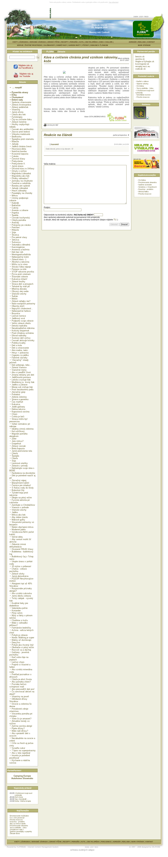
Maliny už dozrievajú (21, 640)
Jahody (15, 144)
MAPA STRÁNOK (144, 45)
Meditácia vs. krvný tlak (23, 382)
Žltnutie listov (15, 833)
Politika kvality (19, 343)
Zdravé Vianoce (19, 367)
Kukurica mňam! (19, 279)
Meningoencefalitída (21, 254)
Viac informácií (113, 2)
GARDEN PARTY (75, 45)
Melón (14, 298)
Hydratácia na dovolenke (23, 473)
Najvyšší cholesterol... (22, 308)
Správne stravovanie (21, 102)
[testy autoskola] (147, 118)
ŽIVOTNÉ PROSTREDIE (34, 45)
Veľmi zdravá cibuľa (21, 323)
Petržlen (16, 227)
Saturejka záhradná (21, 244)
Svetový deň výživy (21, 338)
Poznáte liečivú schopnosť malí (17, 685)
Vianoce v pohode (20, 507)
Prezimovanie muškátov (19, 816)
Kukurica (16, 404)
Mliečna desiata (19, 289)
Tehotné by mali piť (21, 286)
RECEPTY (64, 42)
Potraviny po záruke (21, 225)
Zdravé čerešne (19, 122)
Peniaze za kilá (19, 269)
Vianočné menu (19, 370)
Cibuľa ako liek (19, 114)
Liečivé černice (19, 316)
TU (115, 219)
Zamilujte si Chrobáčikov (23, 505)
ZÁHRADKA (23, 42)
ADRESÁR (132, 42)
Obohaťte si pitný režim (23, 647)
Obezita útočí (18, 306)
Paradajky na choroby (22, 193)
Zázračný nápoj (19, 480)
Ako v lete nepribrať (21, 753)
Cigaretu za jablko (20, 355)
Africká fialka (143, 192)
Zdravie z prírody (20, 465)
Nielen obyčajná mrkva (22, 527)
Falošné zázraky (19, 357)
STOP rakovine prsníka (23, 271)
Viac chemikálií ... (21, 799)
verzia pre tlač (52, 125)
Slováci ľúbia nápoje (21, 267)
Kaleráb (15, 203)
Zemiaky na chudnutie (22, 181)
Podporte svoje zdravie (22, 321)
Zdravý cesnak (19, 446)
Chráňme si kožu (20, 620)
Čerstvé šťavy (18, 158)
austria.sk (140, 59)
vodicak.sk (140, 69)
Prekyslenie (17, 161)
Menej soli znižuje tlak (22, 387)
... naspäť (17, 87)
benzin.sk (140, 56)
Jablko (15, 512)
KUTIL (81, 42)
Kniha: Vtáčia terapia (23, 801)
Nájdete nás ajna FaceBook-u (26, 66)
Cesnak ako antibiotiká (22, 129)
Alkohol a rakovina (20, 262)
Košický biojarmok (20, 330)
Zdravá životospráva (21, 104)
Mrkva (15, 195)
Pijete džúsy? (18, 728)
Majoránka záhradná (21, 173)
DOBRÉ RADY (62, 45)
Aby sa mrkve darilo (18, 824)
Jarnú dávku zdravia (21, 596)
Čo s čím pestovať (17, 818)
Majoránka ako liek (21, 176)
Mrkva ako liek (19, 515)
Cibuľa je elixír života (22, 679)
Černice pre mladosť (21, 485)
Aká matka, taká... (20, 350)
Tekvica (15, 240)
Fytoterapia (17, 117)
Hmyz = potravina (20, 352)
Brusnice (16, 313)
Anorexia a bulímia (20, 249)
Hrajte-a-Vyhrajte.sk (144, 61)
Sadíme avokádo (145, 185)
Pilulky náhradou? (20, 178)
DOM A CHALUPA (106, 42)
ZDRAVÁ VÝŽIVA (53, 42)
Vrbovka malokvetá (21, 134)
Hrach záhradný (19, 190)
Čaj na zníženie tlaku (22, 119)
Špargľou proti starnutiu (23, 139)
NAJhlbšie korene (143, 95)
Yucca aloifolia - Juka (18, 828)
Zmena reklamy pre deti (23, 375)
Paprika (15, 213)
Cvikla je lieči (18, 416)
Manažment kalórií (20, 483)
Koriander (16, 610)
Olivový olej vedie (20, 291)
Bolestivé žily (18, 490)
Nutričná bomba (19, 151)
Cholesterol (17, 97)
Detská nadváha (19, 325)
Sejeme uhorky (142, 84)
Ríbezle (15, 141)
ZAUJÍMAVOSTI (49, 45)
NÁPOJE (21, 45)
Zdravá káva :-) (19, 259)
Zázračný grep (18, 392)
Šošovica (16, 242)
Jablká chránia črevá (21, 146)
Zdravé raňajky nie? (21, 301)
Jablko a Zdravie (19, 384)
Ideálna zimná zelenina (22, 429)
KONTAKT (151, 42)
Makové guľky (18, 519)
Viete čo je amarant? (21, 718)
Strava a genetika (20, 399)
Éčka (14, 95)
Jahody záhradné (20, 188)
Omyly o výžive (19, 171)
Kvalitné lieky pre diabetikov (18, 604)
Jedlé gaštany (18, 406)
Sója (14, 232)
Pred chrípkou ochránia (23, 333)
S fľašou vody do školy (23, 488)
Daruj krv (16, 642)
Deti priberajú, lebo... (21, 365)
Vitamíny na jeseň (20, 696)
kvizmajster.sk (142, 64)
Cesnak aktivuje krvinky (23, 340)
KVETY (15, 42)
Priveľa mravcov (16, 820)
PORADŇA (74, 42)
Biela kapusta (18, 448)
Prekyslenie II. (18, 163)
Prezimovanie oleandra (19, 826)
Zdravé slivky (18, 573)
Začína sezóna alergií (22, 726)
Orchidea (140, 86)
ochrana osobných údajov (82, 850)
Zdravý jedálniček (20, 107)
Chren (14, 414)
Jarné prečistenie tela (22, 451)
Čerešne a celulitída (21, 183)
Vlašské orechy (19, 294)
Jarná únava (17, 166)
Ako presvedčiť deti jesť (23, 689)
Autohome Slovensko (22, 778)
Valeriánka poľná (19, 608)
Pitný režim (17, 613)
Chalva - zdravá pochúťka (18, 570)
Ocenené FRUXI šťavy (22, 549)
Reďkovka (16, 136)
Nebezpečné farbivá (21, 311)
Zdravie (61, 51)
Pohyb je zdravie (20, 635)
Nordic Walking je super (23, 637)
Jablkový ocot (18, 318)
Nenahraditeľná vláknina (23, 328)
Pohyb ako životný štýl (22, 645)
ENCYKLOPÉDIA (91, 42)
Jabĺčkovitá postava (21, 377)
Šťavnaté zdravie (20, 276)
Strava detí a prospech (22, 284)
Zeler (14, 438)
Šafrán (15, 296)
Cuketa (15, 156)
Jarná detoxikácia (20, 576)
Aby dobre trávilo (20, 517)
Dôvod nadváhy (19, 335)
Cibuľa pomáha (19, 220)
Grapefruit (16, 443)
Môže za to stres (20, 264)
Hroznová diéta (19, 149)
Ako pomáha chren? (21, 682)
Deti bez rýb (17, 252)
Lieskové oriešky (20, 463)
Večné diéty (17, 537)
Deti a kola (17, 345)
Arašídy (15, 222)
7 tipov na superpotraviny (24, 750)
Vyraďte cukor (18, 748)
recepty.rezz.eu (142, 66)
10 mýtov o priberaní (21, 566)
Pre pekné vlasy (19, 237)
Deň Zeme (19, 797)
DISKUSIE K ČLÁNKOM (99, 45)
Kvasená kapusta (20, 154)
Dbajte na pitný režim (22, 497)
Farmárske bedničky (21, 628)
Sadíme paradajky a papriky (21, 831)
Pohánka (16, 394)
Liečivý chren (18, 662)
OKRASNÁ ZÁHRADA (38, 42)
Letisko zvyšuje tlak (21, 379)
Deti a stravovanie (20, 348)
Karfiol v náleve (142, 81)
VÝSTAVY (86, 45)
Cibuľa (15, 453)
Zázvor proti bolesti (21, 131)
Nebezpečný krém (20, 257)
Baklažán (16, 205)
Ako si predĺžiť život (21, 372)
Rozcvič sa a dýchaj (21, 650)
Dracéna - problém (17, 822)
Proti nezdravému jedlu (22, 389)
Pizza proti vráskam (21, 274)
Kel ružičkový (18, 431)
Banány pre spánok (21, 185)
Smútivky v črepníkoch (147, 187)
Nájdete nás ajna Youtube (26, 75)
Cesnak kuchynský (21, 217)
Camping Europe (22, 776)
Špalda (15, 215)
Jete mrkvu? (17, 441)
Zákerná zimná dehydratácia (17, 545)
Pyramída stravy (20, 92)
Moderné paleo (19, 529)
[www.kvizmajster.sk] (139, 118)
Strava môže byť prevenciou (18, 420)
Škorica (15, 235)
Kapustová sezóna (20, 411)
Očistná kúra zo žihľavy (23, 168)
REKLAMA (142, 42)
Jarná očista (17, 112)
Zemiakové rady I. (17, 829)
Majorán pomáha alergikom (18, 435)
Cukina (15, 208)
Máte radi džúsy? (20, 731)
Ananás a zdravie (20, 210)
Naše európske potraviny (23, 303)
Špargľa (15, 456)
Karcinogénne (18, 247)
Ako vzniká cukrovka (22, 593)
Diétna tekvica (18, 409)
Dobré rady (17, 100)
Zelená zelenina (19, 397)
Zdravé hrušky (18, 281)
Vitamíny (16, 109)
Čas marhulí (17, 402)
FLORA (50, 51)
